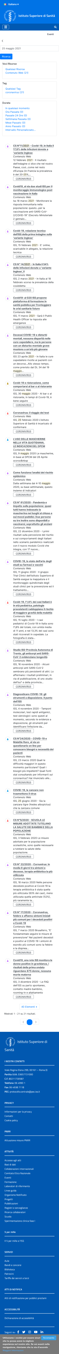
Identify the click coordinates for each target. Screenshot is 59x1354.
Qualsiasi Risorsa (15, 69)
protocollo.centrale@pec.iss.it (25, 1091)
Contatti (9, 1116)
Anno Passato (15, 126)
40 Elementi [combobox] (28, 1006)
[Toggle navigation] (5, 27)
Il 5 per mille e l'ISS (14, 1241)
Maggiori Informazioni (13, 1350)
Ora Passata (14, 111)
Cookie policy (11, 1120)
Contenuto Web (16, 72)
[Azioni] (5, 4)
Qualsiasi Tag (13, 88)
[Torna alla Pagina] (2, 40)
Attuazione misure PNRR (17, 1140)
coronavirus (14, 92)
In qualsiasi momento (17, 108)
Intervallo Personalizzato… (20, 129)
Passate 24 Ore (16, 115)
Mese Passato (15, 122)
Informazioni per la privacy (18, 1111)
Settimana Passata (18, 119)
